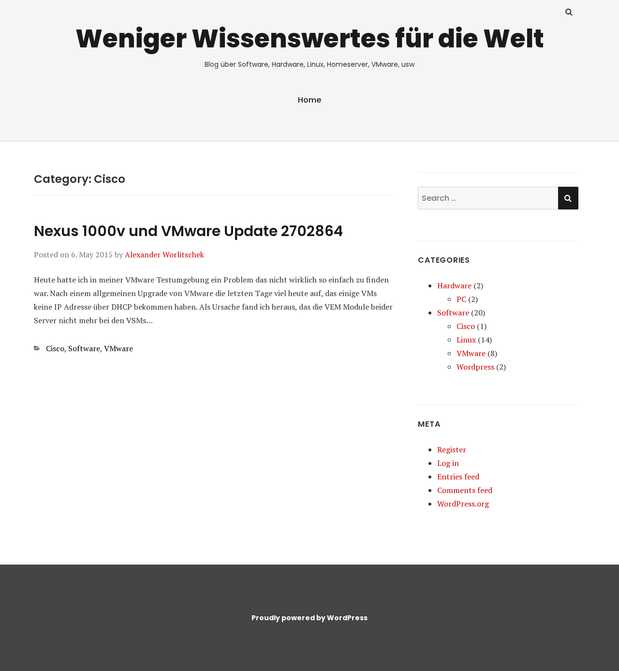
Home (309, 99)
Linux (466, 339)
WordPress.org (463, 503)
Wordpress (475, 366)
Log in (448, 463)
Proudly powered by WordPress (309, 618)
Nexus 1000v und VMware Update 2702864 (188, 231)
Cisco (55, 348)
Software (84, 348)
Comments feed (464, 490)
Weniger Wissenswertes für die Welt (309, 38)
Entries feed (458, 476)
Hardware (454, 285)
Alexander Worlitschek (164, 254)
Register (451, 449)
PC (461, 299)
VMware (118, 348)
